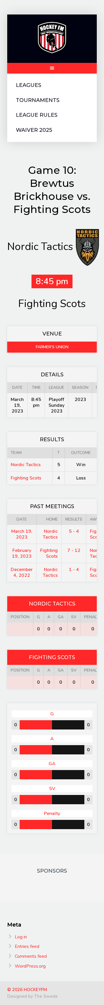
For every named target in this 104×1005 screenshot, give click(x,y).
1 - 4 (74, 569)
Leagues (28, 85)
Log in (21, 937)
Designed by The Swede (32, 996)
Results (73, 519)
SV (74, 617)
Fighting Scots (26, 478)
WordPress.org (30, 966)
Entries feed (27, 946)
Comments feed (31, 956)
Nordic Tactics (26, 465)
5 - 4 (74, 531)
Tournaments (38, 100)
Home (52, 519)
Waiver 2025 (34, 130)
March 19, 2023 (21, 534)
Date (21, 519)
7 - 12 (73, 550)
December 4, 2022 (22, 572)
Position (20, 617)
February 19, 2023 (21, 553)
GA (61, 617)
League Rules (36, 115)
